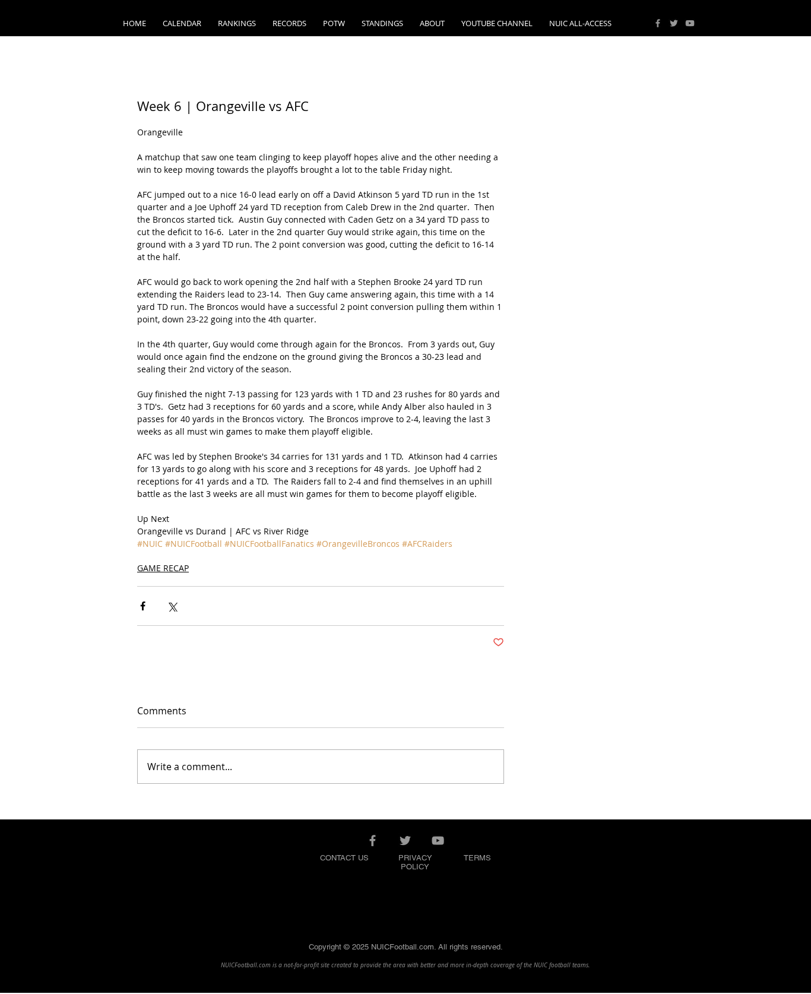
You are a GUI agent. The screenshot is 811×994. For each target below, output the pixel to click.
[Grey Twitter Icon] (674, 23)
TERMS (477, 857)
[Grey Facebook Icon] (657, 23)
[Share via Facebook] (142, 606)
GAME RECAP (163, 568)
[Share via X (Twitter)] (172, 606)
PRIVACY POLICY (415, 862)
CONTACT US (344, 857)
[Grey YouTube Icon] (690, 23)
